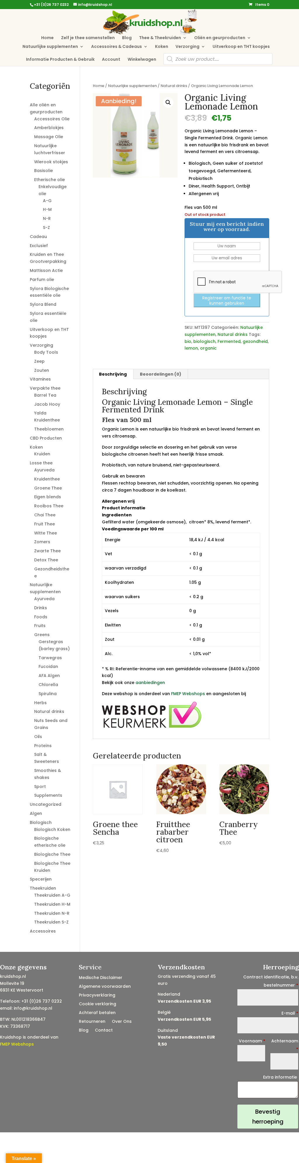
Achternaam (284, 1045)
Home (47, 38)
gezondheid (255, 341)
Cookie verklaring (97, 1004)
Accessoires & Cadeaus (116, 46)
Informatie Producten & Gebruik (60, 59)
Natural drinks (174, 85)
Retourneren (92, 1021)
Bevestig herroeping (268, 1117)
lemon (191, 348)
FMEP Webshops (188, 694)
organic (208, 348)
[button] (168, 102)
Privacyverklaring (97, 995)
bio (188, 341)
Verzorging (187, 46)
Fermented (229, 341)
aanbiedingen (150, 682)
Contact (104, 1030)
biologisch (204, 341)
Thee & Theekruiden (160, 38)
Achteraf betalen (97, 1013)
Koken (161, 46)
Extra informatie (280, 1077)
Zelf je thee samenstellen (88, 38)
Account (111, 59)
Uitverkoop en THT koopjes (241, 46)
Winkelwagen (142, 59)
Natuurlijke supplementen (50, 46)
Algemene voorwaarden (105, 986)
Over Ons (122, 1021)
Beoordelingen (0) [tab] (160, 374)
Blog (127, 38)
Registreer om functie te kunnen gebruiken (226, 300)
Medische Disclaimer (100, 977)
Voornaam (252, 1041)
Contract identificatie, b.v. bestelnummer (270, 981)
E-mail (289, 1013)
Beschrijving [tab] (113, 374)
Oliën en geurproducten (219, 38)
